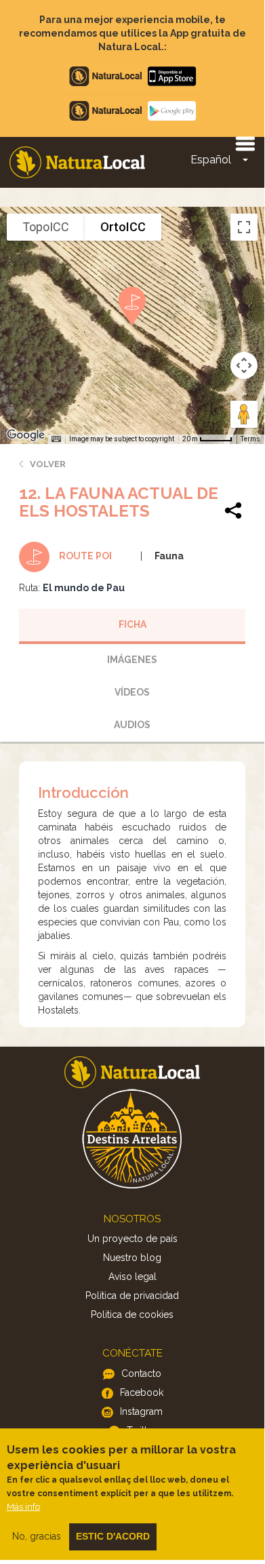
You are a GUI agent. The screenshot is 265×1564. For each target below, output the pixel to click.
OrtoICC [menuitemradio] (123, 227)
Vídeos (132, 692)
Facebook (141, 1392)
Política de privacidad (132, 1295)
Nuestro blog (132, 1257)
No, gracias (36, 1536)
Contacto (141, 1373)
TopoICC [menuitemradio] (45, 227)
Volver (48, 464)
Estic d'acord (113, 1536)
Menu (245, 143)
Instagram (141, 1411)
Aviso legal (132, 1276)
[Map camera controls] (244, 365)
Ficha (132, 624)
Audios (132, 724)
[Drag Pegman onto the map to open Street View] (244, 414)
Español (210, 159)
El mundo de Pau (84, 587)
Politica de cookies (132, 1314)
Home (77, 162)
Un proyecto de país (132, 1238)
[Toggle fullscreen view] (244, 227)
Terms (250, 439)
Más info (23, 1507)
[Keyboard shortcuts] (56, 439)
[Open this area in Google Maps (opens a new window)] (25, 435)
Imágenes (132, 659)
